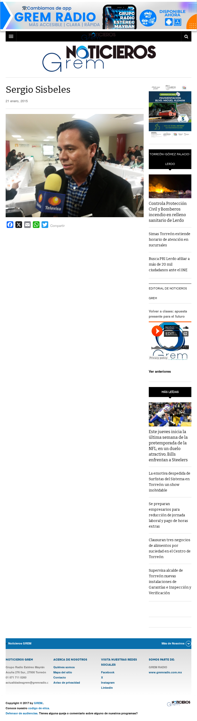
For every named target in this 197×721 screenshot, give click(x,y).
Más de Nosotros (173, 643)
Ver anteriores (160, 371)
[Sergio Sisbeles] (75, 165)
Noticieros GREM (98, 58)
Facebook (107, 672)
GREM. (38, 703)
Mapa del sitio (62, 672)
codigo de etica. (39, 708)
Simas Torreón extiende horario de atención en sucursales (169, 239)
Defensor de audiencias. (22, 713)
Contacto (59, 677)
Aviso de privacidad (66, 682)
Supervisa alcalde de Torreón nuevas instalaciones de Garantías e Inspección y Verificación (170, 581)
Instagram (108, 682)
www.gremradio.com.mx (165, 672)
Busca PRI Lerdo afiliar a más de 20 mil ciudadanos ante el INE (169, 264)
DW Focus (98, 36)
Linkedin (107, 687)
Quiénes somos (64, 667)
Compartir (57, 225)
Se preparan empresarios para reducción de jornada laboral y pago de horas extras (168, 515)
